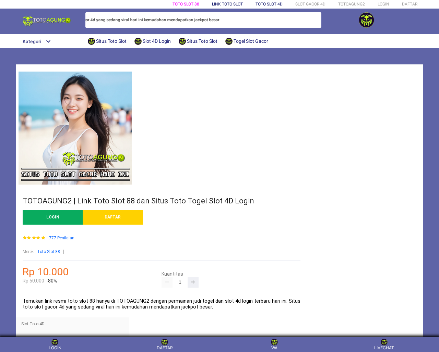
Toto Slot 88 (186, 4)
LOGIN (383, 4)
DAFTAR (409, 4)
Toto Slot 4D (269, 4)
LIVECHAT (384, 347)
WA (274, 347)
